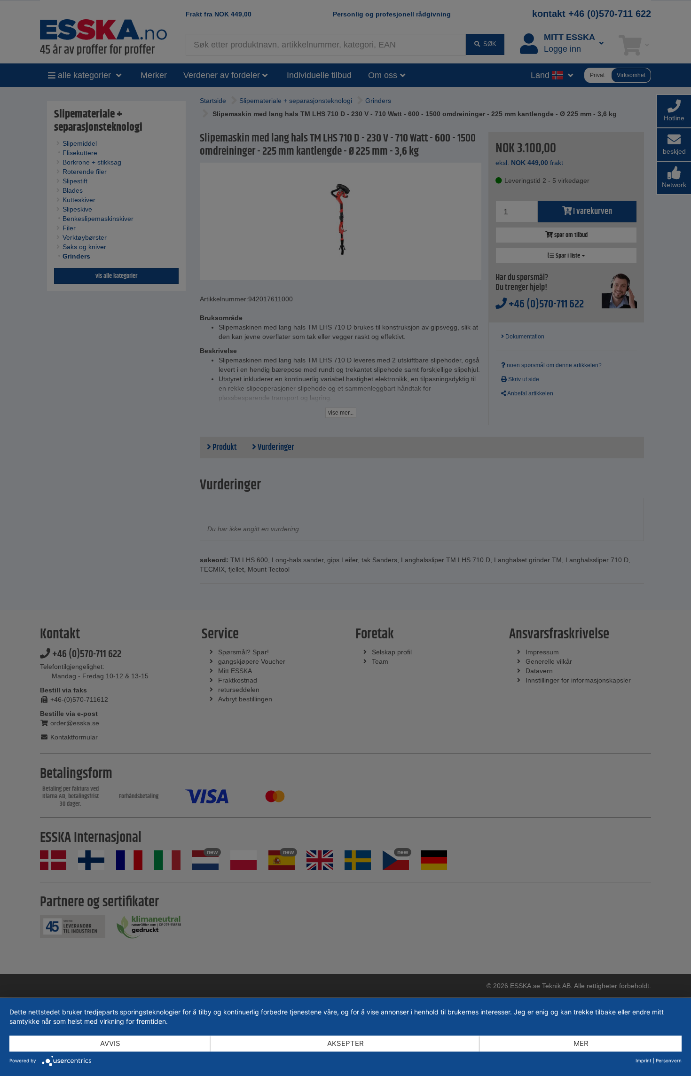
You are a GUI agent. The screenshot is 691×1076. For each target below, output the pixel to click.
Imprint (644, 1060)
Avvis (110, 1043)
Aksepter (345, 1043)
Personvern (669, 1060)
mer (581, 1043)
